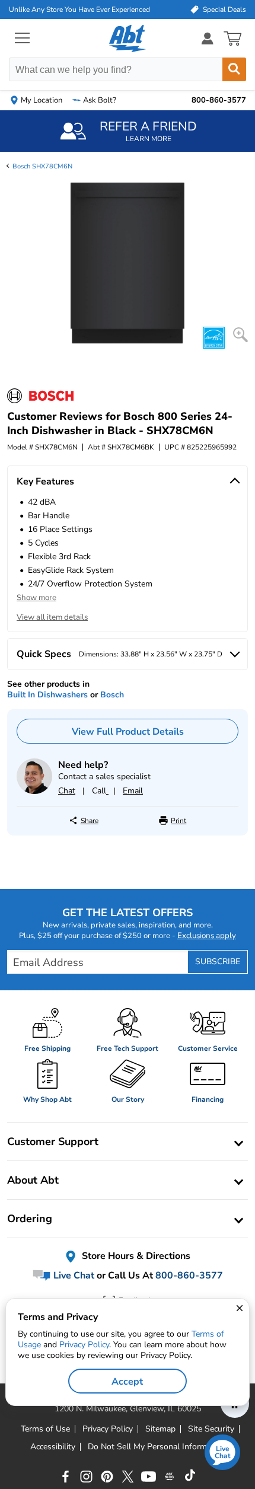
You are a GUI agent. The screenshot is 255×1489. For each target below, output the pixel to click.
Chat (66, 790)
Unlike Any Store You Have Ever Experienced (79, 9)
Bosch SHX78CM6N (42, 166)
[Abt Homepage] (128, 38)
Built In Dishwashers (47, 694)
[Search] (234, 69)
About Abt (33, 1180)
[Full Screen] (240, 334)
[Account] (207, 38)
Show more (36, 597)
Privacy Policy (84, 1344)
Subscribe (217, 961)
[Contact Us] (34, 791)
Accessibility (52, 1447)
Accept (127, 1381)
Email (133, 790)
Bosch (112, 694)
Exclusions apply (206, 935)
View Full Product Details (128, 731)
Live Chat (72, 1275)
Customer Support (52, 1141)
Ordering (29, 1218)
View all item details (52, 617)
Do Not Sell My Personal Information (156, 1447)
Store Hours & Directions (134, 1255)
